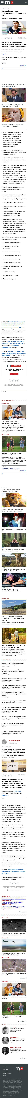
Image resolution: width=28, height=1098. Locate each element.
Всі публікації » (22, 1021)
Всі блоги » (23, 1058)
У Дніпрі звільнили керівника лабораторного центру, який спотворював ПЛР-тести (13, 907)
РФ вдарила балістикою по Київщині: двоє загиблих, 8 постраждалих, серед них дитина (14, 694)
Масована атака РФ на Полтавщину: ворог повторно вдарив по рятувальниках (14, 679)
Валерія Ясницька (14, 740)
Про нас (5, 1067)
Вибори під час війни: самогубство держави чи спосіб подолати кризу (18, 1050)
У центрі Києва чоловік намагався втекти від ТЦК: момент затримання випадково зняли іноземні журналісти (14, 709)
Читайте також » (6, 896)
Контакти (5, 1069)
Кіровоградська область (14, 890)
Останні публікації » (7, 400)
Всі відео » (23, 978)
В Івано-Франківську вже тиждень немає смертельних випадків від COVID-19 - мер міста (14, 898)
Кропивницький (20, 887)
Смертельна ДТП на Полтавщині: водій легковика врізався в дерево (13, 664)
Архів (4, 1075)
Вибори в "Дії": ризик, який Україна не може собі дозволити (17, 1030)
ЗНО (5, 384)
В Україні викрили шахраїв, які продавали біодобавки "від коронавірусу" (12, 903)
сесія (22, 384)
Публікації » (5, 981)
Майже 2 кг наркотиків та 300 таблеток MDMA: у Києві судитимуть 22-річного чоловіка (13, 671)
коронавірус (16, 384)
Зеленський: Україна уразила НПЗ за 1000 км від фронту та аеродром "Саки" (14, 701)
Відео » (4, 915)
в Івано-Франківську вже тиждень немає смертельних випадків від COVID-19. (13, 871)
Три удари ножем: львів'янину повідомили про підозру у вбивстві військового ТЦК (14, 686)
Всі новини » (22, 912)
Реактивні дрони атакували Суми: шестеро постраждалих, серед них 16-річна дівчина (14, 717)
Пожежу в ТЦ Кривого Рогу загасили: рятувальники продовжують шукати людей (13, 724)
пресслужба (17, 791)
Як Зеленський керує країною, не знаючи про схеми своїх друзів (17, 1040)
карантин (10, 384)
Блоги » (4, 1024)
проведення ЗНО (18, 343)
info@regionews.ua (13, 743)
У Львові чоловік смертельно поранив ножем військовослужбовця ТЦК (13, 732)
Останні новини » (7, 660)
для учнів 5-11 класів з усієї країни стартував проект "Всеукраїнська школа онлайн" (14, 353)
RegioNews (5, 54)
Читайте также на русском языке (22, 38)
